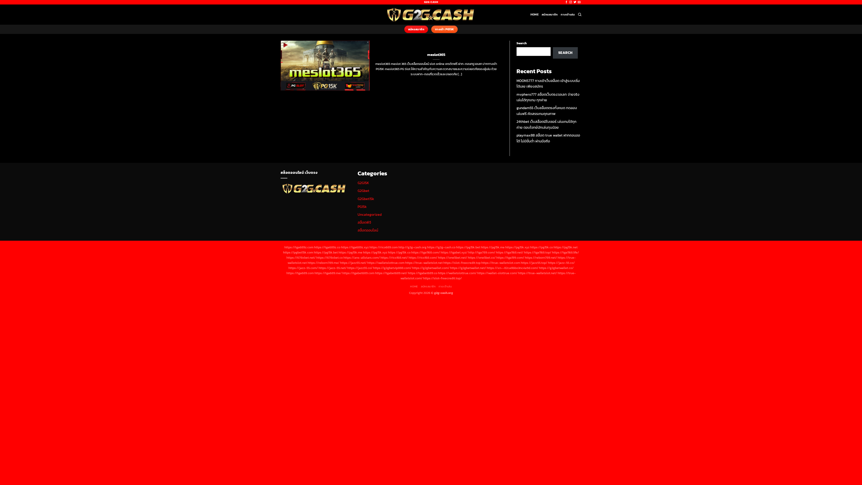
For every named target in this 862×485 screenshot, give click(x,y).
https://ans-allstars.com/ (361, 257)
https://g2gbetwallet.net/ (468, 267)
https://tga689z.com (298, 247)
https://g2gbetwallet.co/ (556, 267)
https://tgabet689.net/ (391, 273)
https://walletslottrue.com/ (457, 273)
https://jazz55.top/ (534, 262)
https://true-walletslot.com (500, 262)
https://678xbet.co (329, 257)
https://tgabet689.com (358, 273)
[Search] (579, 14)
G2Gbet (363, 190)
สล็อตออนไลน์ (368, 230)
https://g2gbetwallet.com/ (430, 267)
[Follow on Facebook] (566, 2)
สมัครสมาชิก (550, 14)
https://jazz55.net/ (353, 262)
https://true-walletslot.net (424, 262)
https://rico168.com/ (423, 257)
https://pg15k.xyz (517, 247)
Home (534, 14)
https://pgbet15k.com (298, 252)
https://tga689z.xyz (355, 247)
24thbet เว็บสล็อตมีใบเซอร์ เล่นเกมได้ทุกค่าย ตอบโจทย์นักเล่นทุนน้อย (546, 124)
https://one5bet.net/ (452, 257)
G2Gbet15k (366, 198)
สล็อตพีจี (364, 222)
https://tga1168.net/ (509, 252)
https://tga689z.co (327, 247)
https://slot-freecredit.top (462, 262)
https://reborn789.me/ (323, 262)
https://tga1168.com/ (425, 252)
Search (522, 43)
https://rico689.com (383, 247)
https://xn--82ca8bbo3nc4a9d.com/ (512, 267)
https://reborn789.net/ (541, 257)
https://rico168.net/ (394, 257)
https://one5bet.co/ (482, 257)
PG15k (362, 206)
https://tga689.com (300, 273)
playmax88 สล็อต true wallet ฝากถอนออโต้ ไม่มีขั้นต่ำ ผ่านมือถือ (548, 138)
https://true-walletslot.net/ (537, 273)
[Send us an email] (579, 2)
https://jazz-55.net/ (333, 267)
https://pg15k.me (493, 247)
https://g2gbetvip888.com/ (392, 267)
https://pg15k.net (566, 247)
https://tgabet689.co (422, 273)
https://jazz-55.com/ (303, 267)
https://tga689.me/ (328, 273)
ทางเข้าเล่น (568, 14)
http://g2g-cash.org (412, 247)
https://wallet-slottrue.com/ (497, 273)
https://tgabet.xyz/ (454, 252)
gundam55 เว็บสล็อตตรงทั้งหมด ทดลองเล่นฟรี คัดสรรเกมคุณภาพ (547, 110)
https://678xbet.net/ (301, 257)
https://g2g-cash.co (441, 247)
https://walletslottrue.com (386, 262)
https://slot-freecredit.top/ (442, 278)
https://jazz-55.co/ (561, 262)
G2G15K (363, 182)
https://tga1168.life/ (565, 252)
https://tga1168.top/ (537, 252)
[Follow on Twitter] (575, 2)
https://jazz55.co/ (359, 267)
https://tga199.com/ (510, 257)
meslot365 (436, 54)
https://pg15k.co (541, 247)
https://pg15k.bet (468, 247)
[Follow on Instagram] (570, 2)
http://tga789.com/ (481, 252)
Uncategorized (370, 214)
